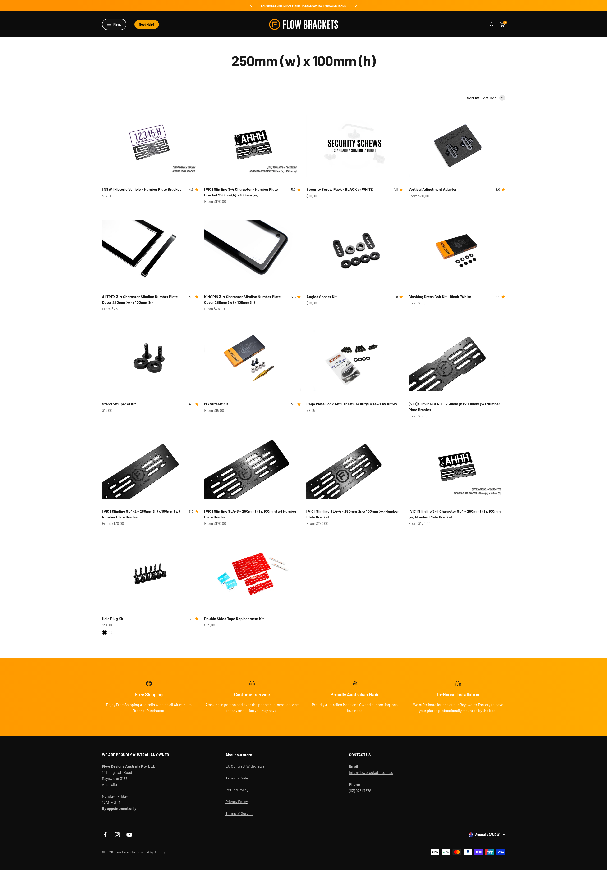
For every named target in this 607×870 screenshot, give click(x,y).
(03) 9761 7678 (360, 790)
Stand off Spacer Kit (119, 404)
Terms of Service (239, 813)
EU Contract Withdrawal (245, 766)
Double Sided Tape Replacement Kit (234, 618)
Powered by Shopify (151, 852)
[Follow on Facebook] (105, 834)
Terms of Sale (236, 778)
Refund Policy (237, 790)
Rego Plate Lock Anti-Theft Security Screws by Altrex (351, 404)
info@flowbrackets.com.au (371, 772)
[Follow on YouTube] (129, 834)
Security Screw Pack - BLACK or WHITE (339, 189)
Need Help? (146, 24)
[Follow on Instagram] (117, 834)
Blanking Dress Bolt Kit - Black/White (440, 296)
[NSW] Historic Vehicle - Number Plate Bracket (141, 189)
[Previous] (251, 5)
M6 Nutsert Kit (216, 404)
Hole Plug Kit (112, 618)
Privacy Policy (236, 801)
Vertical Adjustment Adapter (433, 189)
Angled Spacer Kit (321, 296)
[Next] (356, 5)
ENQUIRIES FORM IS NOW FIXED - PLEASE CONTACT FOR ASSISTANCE (303, 5)
